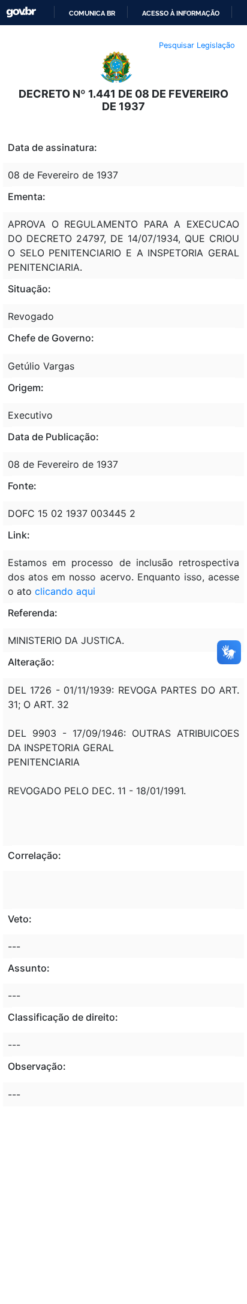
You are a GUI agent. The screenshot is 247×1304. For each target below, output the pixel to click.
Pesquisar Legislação (197, 45)
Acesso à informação (180, 13)
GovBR (21, 12)
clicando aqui (65, 591)
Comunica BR (92, 13)
